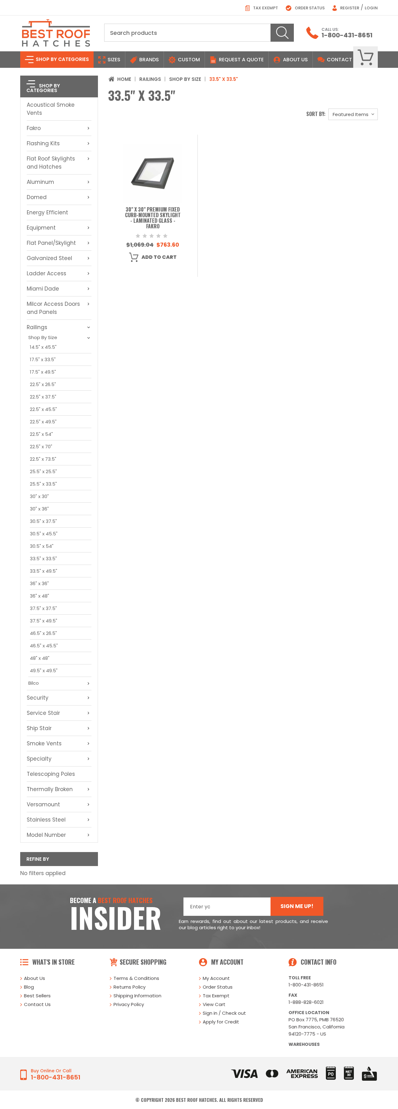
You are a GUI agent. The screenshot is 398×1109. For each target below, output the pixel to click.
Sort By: (316, 113)
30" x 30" (39, 496)
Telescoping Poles (51, 774)
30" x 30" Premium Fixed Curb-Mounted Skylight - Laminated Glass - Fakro (153, 218)
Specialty (39, 758)
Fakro (34, 128)
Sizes (113, 59)
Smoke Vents (44, 743)
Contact (339, 59)
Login (371, 8)
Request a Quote (241, 59)
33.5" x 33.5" (43, 558)
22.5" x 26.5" (43, 384)
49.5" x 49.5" (44, 670)
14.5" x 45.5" (43, 347)
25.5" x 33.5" (43, 484)
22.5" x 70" (41, 446)
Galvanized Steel (49, 258)
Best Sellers (37, 995)
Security (38, 697)
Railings (37, 327)
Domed (37, 197)
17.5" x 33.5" (43, 359)
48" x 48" (39, 658)
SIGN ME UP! (296, 906)
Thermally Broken (50, 789)
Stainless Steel (46, 819)
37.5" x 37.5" (43, 608)
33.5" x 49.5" (43, 571)
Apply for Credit (221, 1021)
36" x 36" (39, 583)
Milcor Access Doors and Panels (53, 308)
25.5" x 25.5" (43, 471)
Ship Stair (39, 728)
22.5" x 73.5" (43, 459)
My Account (216, 978)
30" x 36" (39, 509)
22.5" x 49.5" (43, 421)
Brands (148, 59)
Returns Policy (129, 987)
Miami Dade (43, 288)
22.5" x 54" (41, 434)
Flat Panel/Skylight (51, 243)
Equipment (41, 227)
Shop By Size (42, 337)
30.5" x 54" (41, 546)
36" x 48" (39, 596)
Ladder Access (46, 273)
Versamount (43, 804)
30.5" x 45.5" (44, 533)
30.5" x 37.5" (43, 521)
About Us (295, 59)
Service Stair (43, 713)
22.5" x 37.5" (43, 397)
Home (124, 79)
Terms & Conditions (136, 978)
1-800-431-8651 (347, 35)
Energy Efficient (47, 212)
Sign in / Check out (224, 1013)
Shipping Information (137, 995)
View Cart (214, 1004)
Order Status (309, 8)
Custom (188, 59)
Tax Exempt (265, 8)
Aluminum (40, 182)
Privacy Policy (128, 1004)
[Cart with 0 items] (365, 57)
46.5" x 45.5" (44, 645)
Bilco (33, 683)
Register (349, 8)
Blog (29, 987)
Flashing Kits (43, 143)
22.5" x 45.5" (43, 409)
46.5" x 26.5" (43, 633)
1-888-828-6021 (306, 1002)
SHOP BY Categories (62, 59)
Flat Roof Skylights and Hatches (51, 162)
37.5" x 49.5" (43, 620)
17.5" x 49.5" (43, 372)
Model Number (46, 835)
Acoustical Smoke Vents (51, 109)
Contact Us (37, 1004)
